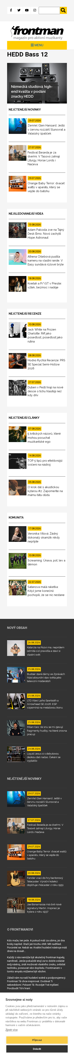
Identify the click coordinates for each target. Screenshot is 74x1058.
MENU (38, 45)
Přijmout (37, 1040)
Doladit (37, 1049)
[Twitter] (19, 10)
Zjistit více (12, 1029)
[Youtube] (27, 10)
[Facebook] (11, 10)
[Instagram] (34, 10)
